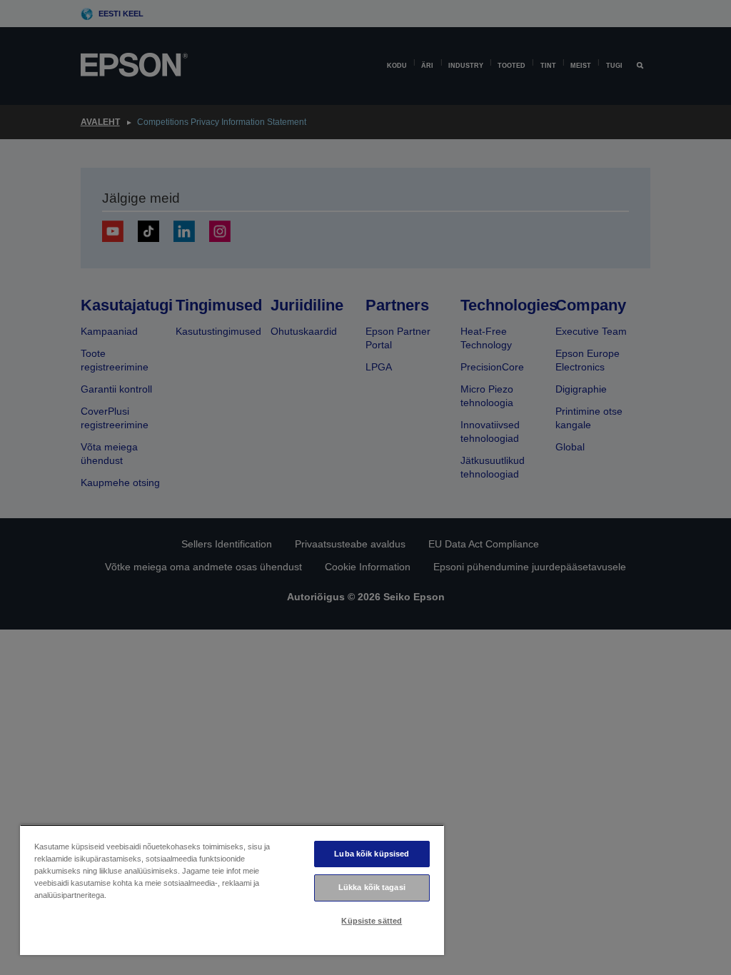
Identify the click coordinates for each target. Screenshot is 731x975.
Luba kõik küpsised (371, 853)
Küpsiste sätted (371, 920)
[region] (232, 889)
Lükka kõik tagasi (371, 887)
